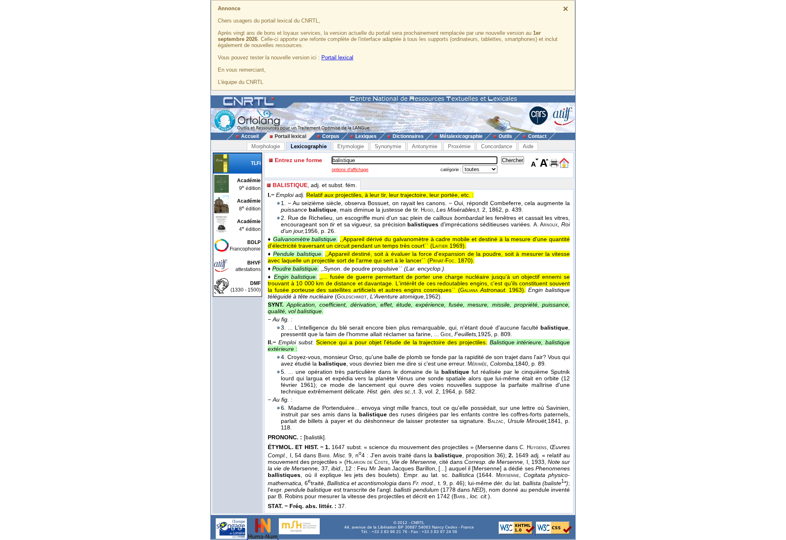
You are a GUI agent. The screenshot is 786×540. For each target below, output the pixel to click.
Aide (528, 146)
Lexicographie (309, 146)
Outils (505, 136)
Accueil (250, 136)
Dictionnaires (408, 136)
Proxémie (459, 146)
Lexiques (366, 136)
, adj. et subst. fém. (315, 185)
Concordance (496, 146)
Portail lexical (337, 57)
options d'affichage (350, 169)
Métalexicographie (461, 136)
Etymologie (350, 146)
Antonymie (424, 146)
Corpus (330, 136)
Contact (537, 136)
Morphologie (265, 146)
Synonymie (388, 146)
